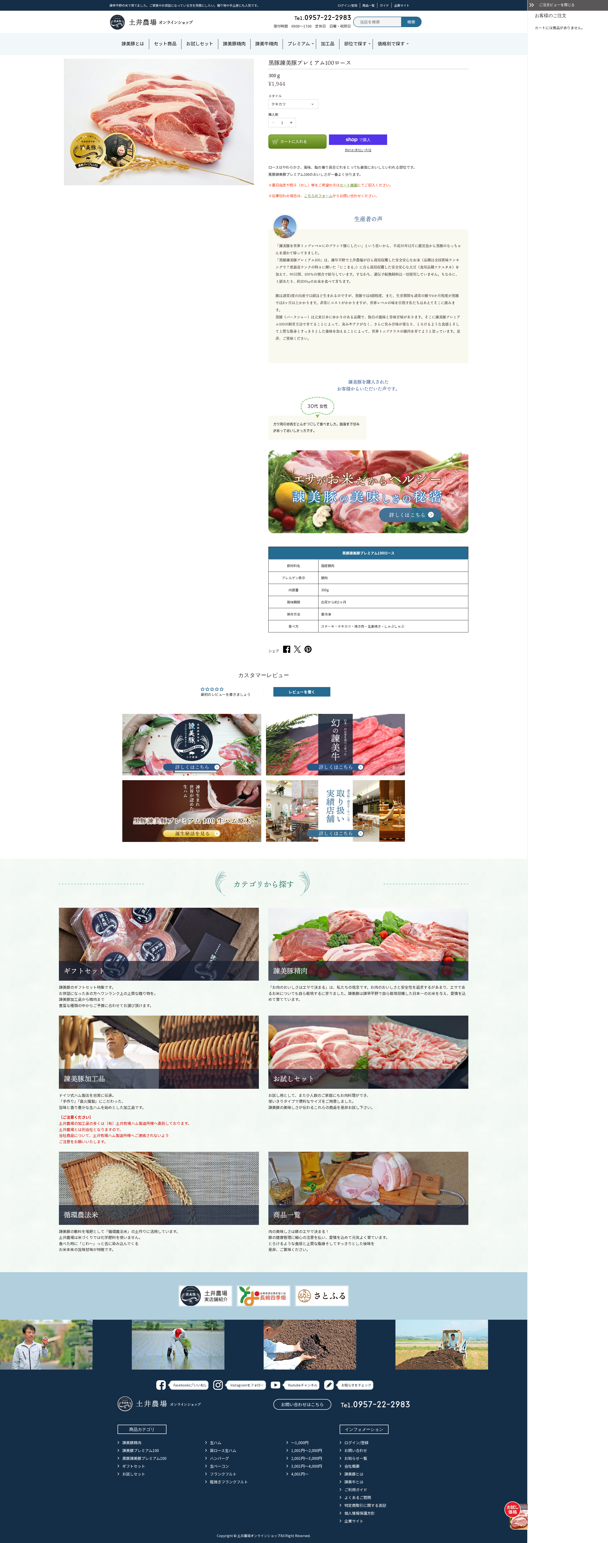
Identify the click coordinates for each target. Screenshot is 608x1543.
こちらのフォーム (318, 195)
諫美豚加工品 (84, 1079)
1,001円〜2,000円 (306, 1450)
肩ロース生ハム (223, 1450)
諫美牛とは (353, 1482)
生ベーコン (219, 1466)
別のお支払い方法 (358, 150)
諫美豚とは (353, 1474)
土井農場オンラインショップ (258, 1535)
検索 (411, 22)
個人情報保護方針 (359, 1513)
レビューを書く (302, 692)
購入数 (273, 114)
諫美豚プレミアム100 (140, 1450)
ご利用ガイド (355, 1489)
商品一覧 (368, 5)
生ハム (215, 1442)
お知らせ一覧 (355, 1458)
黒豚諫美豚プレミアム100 (144, 1458)
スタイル (275, 96)
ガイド (384, 5)
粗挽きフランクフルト (229, 1482)
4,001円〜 (300, 1474)
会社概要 (352, 1466)
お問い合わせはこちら (302, 1404)
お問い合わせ (355, 1450)
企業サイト (401, 5)
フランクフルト (223, 1474)
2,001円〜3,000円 (306, 1458)
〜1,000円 (300, 1442)
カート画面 (348, 184)
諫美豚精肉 (290, 971)
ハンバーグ (219, 1458)
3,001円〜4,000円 (306, 1466)
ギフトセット (84, 971)
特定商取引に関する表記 (365, 1505)
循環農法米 (81, 1215)
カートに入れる (293, 141)
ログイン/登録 (347, 5)
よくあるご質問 (357, 1497)
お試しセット (293, 1079)
